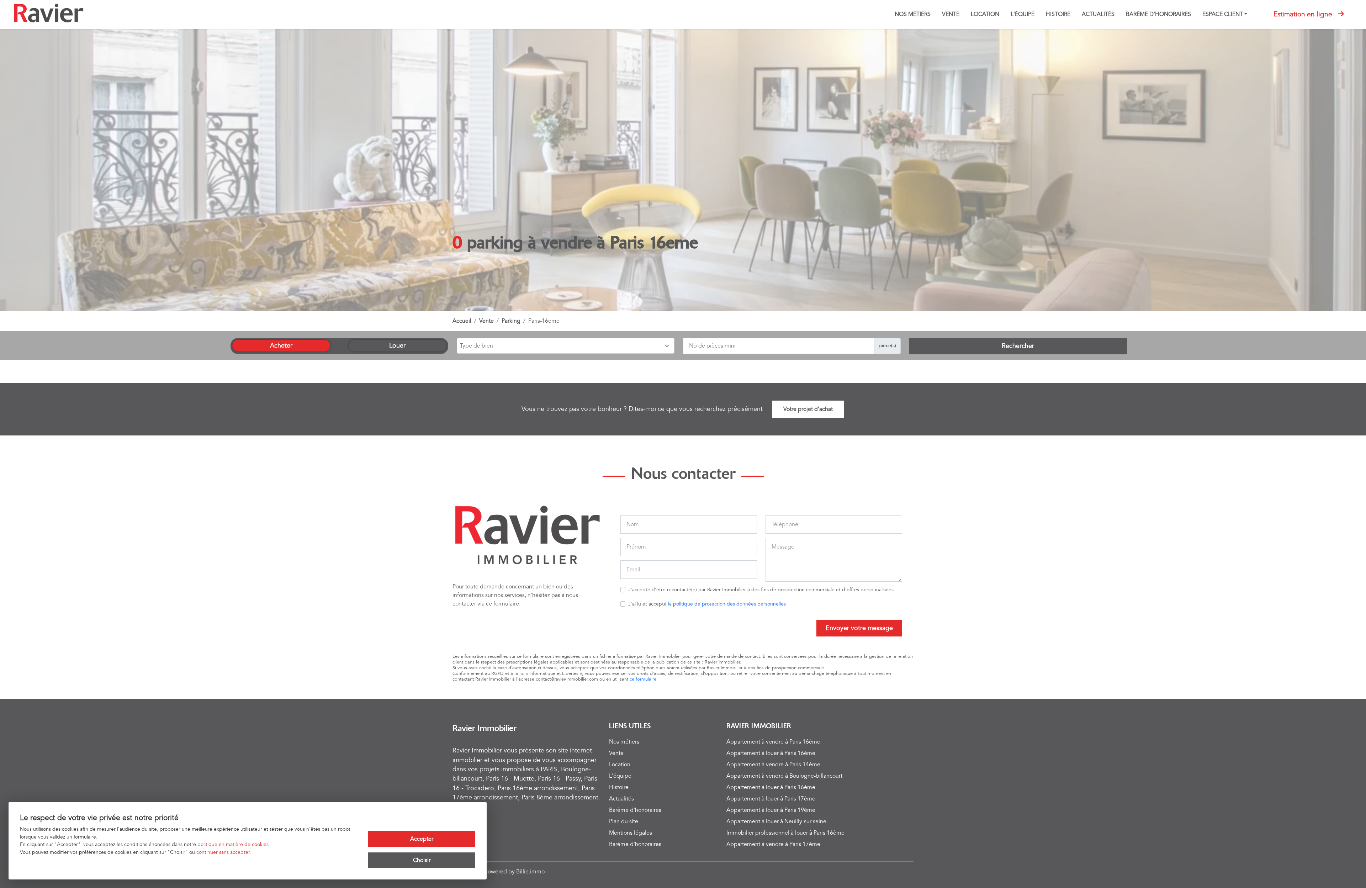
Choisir (421, 860)
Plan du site (623, 821)
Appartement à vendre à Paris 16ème (773, 741)
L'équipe (1022, 14)
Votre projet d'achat (808, 409)
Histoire (1058, 14)
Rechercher (1018, 346)
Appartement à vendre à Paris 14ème (773, 764)
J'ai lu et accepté (707, 604)
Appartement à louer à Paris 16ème (770, 753)
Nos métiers (913, 14)
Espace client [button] (1222, 14)
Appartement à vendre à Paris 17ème (773, 844)
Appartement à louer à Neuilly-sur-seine (776, 821)
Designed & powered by (498, 871)
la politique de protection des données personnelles (727, 604)
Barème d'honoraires (1158, 14)
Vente (950, 14)
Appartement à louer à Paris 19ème (770, 810)
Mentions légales (630, 832)
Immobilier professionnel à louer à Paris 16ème (785, 832)
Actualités (1098, 14)
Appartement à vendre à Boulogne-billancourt (784, 775)
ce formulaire (643, 679)
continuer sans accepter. (223, 852)
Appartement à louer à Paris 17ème (770, 798)
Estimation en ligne (1303, 14)
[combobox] (565, 346)
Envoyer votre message (859, 628)
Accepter (421, 838)
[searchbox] (565, 346)
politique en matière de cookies (233, 844)
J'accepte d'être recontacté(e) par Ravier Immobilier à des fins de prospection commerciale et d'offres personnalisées (761, 590)
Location (985, 14)
